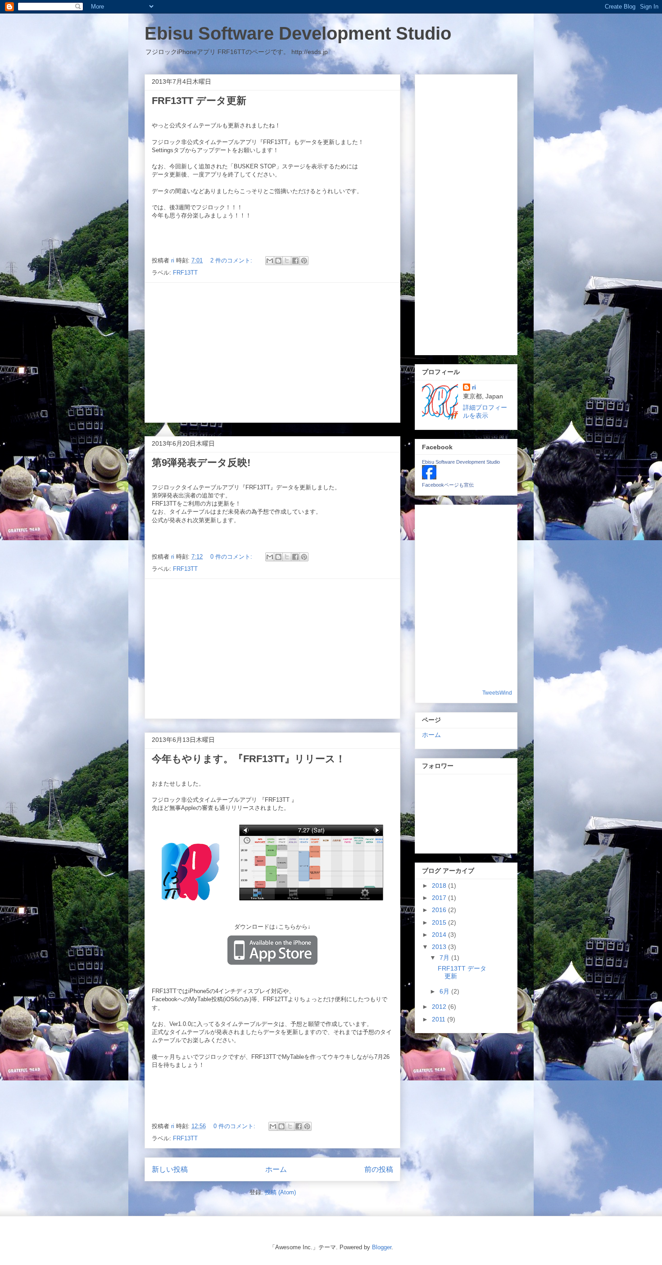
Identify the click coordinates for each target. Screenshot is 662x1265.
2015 (440, 922)
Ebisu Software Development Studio (298, 33)
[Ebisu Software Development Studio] (429, 477)
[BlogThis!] (278, 260)
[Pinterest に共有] (303, 260)
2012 (440, 1006)
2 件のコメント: (232, 260)
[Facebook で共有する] (295, 260)
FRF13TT (185, 272)
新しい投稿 (170, 1169)
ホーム (276, 1169)
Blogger (381, 1247)
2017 (440, 897)
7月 (445, 957)
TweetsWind (497, 693)
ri (474, 387)
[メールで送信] (269, 260)
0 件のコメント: (232, 556)
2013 (440, 946)
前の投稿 (378, 1169)
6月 (445, 991)
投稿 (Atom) (280, 1192)
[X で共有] (286, 260)
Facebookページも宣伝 (448, 485)
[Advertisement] (272, 352)
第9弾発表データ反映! (201, 462)
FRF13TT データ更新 (199, 100)
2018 (440, 885)
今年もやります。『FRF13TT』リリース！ (248, 758)
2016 (440, 909)
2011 (439, 1019)
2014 (440, 934)
